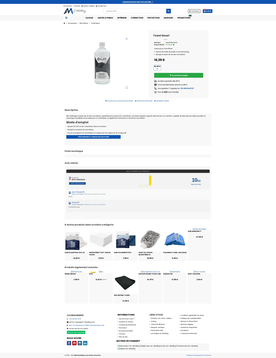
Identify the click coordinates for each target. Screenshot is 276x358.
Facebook (69, 343)
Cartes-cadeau (89, 6)
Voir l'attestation (77, 183)
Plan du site (123, 337)
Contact (68, 6)
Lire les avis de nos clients (78, 328)
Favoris (77, 6)
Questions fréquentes (189, 327)
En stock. (169, 45)
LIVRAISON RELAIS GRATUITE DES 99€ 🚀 (137, 2)
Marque (157, 42)
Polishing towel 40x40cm (174, 252)
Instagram (80, 343)
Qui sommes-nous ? (126, 319)
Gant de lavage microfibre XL (145, 253)
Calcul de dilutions (158, 324)
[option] (76, 244)
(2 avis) (165, 39)
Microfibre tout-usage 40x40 (99, 253)
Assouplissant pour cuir (150, 274)
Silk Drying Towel (122, 295)
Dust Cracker (194, 274)
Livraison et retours (126, 322)
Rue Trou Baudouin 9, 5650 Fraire (81, 325)
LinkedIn (85, 343)
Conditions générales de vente (192, 315)
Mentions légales (187, 324)
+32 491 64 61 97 (187, 88)
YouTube (74, 343)
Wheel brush (70, 274)
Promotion (123, 328)
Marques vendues (157, 327)
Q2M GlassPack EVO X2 (75, 252)
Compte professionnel (127, 325)
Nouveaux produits (126, 331)
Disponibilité (159, 45)
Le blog (153, 321)
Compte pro (102, 6)
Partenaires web (157, 330)
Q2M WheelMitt (194, 231)
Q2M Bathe (168, 274)
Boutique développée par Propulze (199, 355)
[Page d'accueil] (64, 23)
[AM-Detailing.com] (75, 11)
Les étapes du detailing (159, 333)
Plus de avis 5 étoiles (168, 92)
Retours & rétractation (189, 321)
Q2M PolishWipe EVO (122, 252)
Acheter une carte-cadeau (161, 318)
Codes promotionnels (189, 333)
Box (91, 274)
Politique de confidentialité (191, 318)
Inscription (184, 330)
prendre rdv (99, 325)
